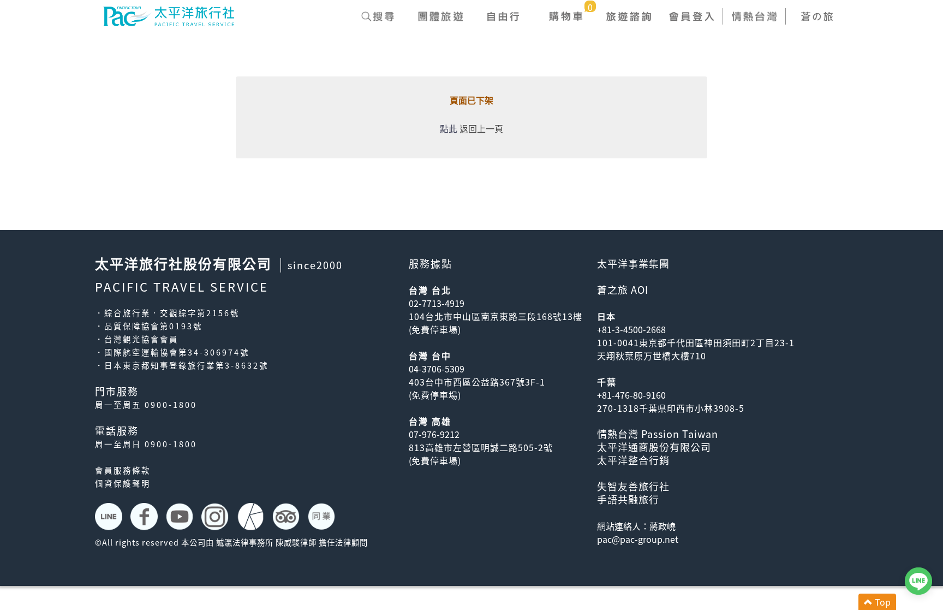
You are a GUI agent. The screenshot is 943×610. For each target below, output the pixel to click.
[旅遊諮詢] (628, 16)
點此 (448, 128)
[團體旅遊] (440, 16)
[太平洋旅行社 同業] (323, 516)
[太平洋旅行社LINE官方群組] (110, 516)
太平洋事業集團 (633, 263)
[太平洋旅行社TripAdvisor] (287, 516)
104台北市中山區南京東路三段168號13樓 (495, 316)
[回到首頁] (168, 14)
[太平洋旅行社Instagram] (216, 516)
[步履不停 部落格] (252, 516)
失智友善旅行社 (633, 486)
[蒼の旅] (816, 16)
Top (882, 601)
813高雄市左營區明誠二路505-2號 (481, 447)
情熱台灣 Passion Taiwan (657, 434)
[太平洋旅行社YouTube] (181, 516)
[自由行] (503, 16)
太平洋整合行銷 (633, 460)
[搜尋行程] (377, 16)
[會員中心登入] (691, 16)
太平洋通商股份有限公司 (654, 447)
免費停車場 (434, 329)
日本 (606, 316)
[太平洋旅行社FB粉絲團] (145, 516)
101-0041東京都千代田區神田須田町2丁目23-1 (696, 342)
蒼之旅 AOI (622, 289)
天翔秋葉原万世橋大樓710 (651, 355)
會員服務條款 (123, 470)
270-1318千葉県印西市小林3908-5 (670, 407)
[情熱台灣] (754, 16)
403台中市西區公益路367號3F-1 (477, 381)
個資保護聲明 (123, 483)
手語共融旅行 (628, 499)
